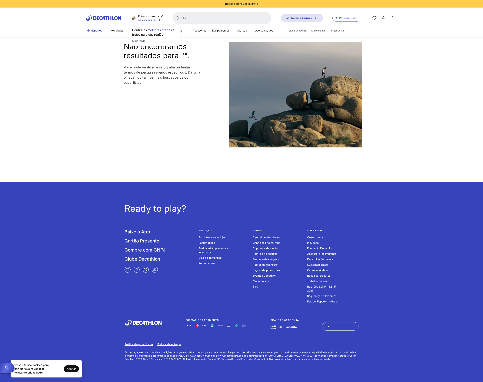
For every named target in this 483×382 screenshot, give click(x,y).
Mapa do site (261, 281)
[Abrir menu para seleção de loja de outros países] (340, 326)
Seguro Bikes (206, 242)
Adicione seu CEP (147, 19)
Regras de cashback (265, 264)
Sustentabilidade (317, 264)
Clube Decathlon (297, 30)
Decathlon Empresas (320, 259)
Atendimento (318, 30)
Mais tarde (139, 40)
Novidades (116, 30)
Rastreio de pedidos (265, 253)
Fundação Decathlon (320, 248)
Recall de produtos (318, 275)
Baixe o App (137, 232)
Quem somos (315, 237)
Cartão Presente (142, 241)
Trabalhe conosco (318, 281)
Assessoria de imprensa (322, 253)
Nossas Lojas (336, 30)
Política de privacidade (139, 344)
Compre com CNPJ (145, 250)
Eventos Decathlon (264, 275)
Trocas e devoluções (266, 259)
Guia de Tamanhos (210, 257)
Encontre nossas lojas (211, 237)
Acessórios (199, 30)
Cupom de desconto (265, 248)
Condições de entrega (266, 242)
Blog (255, 286)
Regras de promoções (266, 270)
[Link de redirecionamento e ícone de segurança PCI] (280, 327)
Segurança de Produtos (321, 296)
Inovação (313, 242)
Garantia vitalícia (317, 270)
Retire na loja (206, 263)
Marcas (242, 30)
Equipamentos (221, 30)
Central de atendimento (267, 237)
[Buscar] (177, 18)
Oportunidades (264, 30)
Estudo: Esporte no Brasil (322, 301)
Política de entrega (169, 344)
